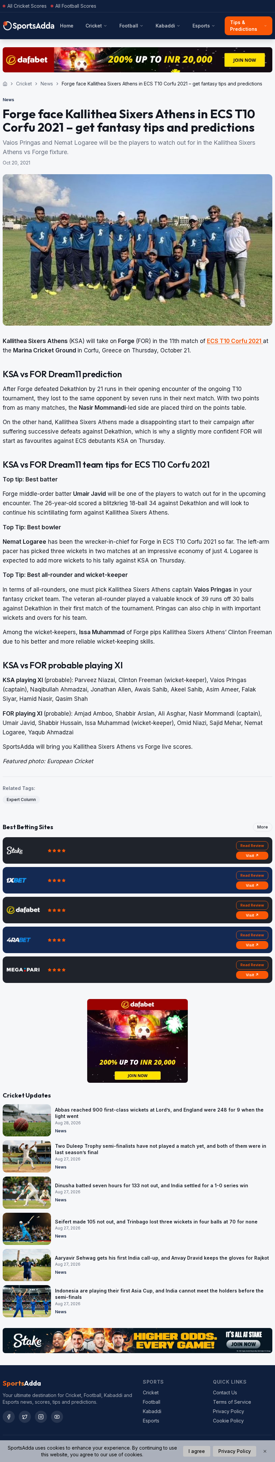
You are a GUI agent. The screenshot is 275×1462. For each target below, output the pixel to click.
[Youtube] (57, 1417)
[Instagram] (41, 1417)
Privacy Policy (228, 1411)
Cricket (94, 25)
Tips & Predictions (243, 25)
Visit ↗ (252, 855)
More (262, 826)
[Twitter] (25, 1417)
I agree (196, 1451)
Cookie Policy (228, 1420)
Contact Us (225, 1392)
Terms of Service (232, 1402)
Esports (201, 25)
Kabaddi (165, 25)
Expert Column (21, 799)
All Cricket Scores (27, 6)
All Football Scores (75, 6)
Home (66, 25)
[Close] (265, 1451)
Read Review (252, 845)
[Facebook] (9, 1417)
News (47, 83)
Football (128, 25)
